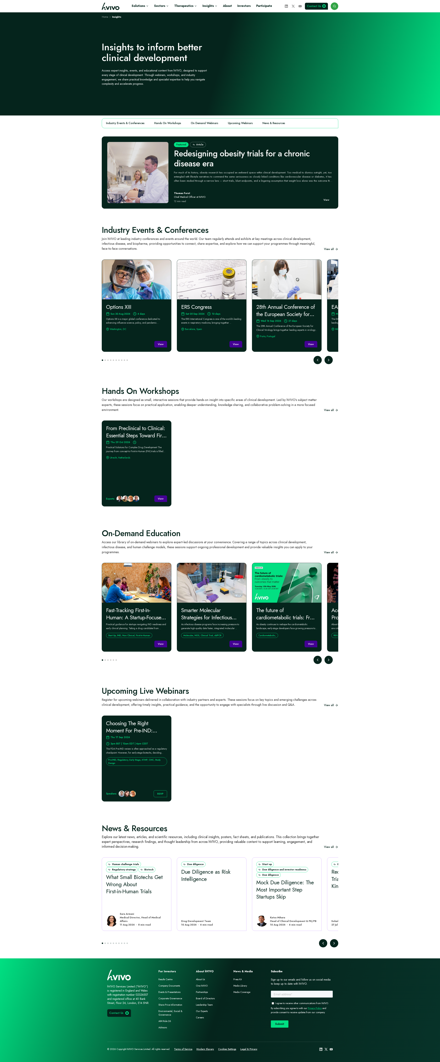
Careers (200, 1017)
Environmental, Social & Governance (170, 1012)
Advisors (162, 1027)
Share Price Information (170, 1004)
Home (105, 17)
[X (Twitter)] (293, 6)
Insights (208, 6)
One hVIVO (202, 985)
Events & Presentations (169, 992)
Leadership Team (204, 1004)
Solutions (138, 6)
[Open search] (334, 6)
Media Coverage (241, 992)
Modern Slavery (205, 1049)
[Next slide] (328, 360)
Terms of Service (183, 1049)
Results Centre (165, 979)
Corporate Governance (170, 998)
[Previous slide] (318, 360)
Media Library (240, 985)
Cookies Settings (227, 1049)
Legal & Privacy (248, 1049)
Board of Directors (205, 998)
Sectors (159, 6)
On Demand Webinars (204, 123)
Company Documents (169, 985)
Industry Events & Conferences (125, 123)
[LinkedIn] (286, 6)
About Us (200, 979)
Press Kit (237, 979)
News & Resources (273, 123)
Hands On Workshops (167, 123)
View (326, 200)
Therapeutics (184, 6)
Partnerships (202, 992)
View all (329, 249)
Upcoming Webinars (240, 123)
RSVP (160, 793)
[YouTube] (300, 6)
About (227, 6)
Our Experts (202, 1011)
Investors (244, 6)
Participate (264, 6)
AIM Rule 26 (164, 1021)
